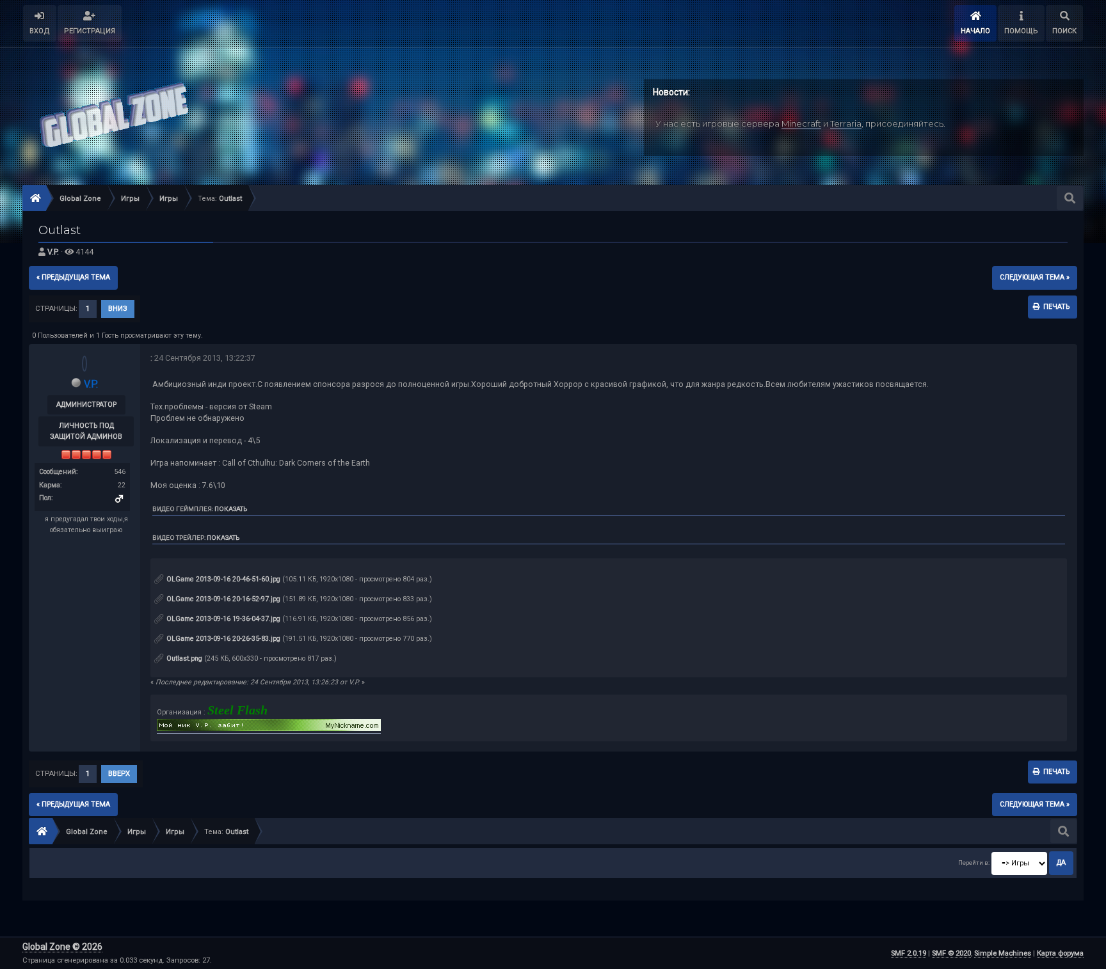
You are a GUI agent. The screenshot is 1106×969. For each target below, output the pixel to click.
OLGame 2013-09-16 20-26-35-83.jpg (222, 638)
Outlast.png (183, 658)
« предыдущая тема (73, 277)
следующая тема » (1035, 277)
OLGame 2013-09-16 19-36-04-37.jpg (222, 619)
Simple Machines (1002, 953)
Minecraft (801, 123)
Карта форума (1060, 953)
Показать (230, 508)
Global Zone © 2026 (62, 946)
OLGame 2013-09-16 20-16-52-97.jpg (222, 599)
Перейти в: (974, 862)
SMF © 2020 (951, 953)
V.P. (53, 251)
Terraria (846, 123)
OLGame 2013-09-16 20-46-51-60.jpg (222, 579)
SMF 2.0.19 (908, 953)
